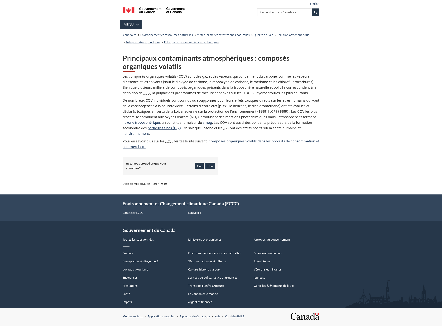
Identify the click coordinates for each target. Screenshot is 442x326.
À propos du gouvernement (272, 239)
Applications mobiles (161, 316)
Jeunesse (259, 278)
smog (207, 122)
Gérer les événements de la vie (274, 286)
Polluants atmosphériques (143, 42)
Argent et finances (200, 302)
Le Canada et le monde (203, 294)
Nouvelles (194, 213)
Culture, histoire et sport (204, 269)
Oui (199, 165)
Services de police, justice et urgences (212, 278)
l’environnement (136, 133)
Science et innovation (268, 253)
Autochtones (262, 261)
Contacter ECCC (133, 213)
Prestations (130, 286)
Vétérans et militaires (268, 269)
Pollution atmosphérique (293, 35)
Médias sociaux (133, 316)
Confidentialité (234, 316)
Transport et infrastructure (206, 286)
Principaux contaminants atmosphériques (191, 42)
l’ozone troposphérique (141, 122)
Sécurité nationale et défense (207, 261)
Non (210, 165)
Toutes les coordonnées (138, 239)
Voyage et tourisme (135, 269)
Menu (133, 24)
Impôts (127, 302)
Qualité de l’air (263, 35)
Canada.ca (129, 35)
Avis (217, 316)
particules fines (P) (164, 128)
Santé (126, 294)
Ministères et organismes (205, 239)
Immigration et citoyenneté (140, 261)
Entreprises (130, 278)
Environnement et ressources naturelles (166, 35)
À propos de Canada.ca (195, 316)
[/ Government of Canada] (154, 10)
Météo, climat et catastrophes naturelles (223, 35)
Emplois (128, 253)
